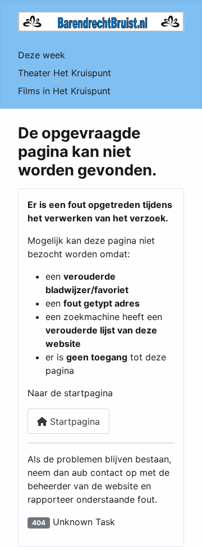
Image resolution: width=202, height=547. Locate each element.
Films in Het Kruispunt (64, 90)
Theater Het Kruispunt (64, 72)
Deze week (41, 55)
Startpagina (73, 421)
